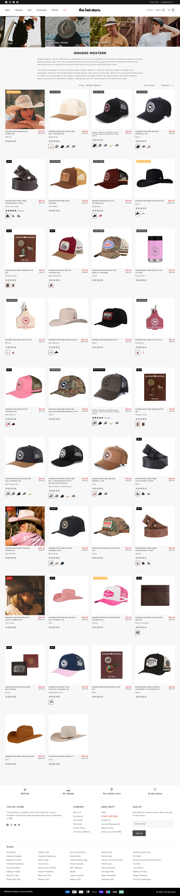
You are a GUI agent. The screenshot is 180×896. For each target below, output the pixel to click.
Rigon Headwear (108, 875)
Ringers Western (94, 85)
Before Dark (106, 856)
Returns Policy (107, 828)
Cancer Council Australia (112, 860)
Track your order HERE (111, 832)
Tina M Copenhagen (142, 879)
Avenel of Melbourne (47, 856)
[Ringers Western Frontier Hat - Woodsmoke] (68, 317)
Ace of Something (77, 852)
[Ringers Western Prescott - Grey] (68, 734)
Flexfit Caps (106, 864)
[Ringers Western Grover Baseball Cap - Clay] (111, 456)
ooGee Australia (77, 875)
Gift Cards (77, 824)
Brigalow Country (14, 860)
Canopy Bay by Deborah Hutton (147, 860)
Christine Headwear (15, 864)
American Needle (14, 856)
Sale (65, 10)
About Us (77, 812)
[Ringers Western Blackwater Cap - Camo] (111, 526)
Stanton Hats (43, 879)
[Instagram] (10, 2)
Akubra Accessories (141, 852)
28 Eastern (11, 852)
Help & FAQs (154, 2)
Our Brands (78, 816)
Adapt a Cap (43, 852)
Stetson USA (75, 879)
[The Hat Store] (90, 10)
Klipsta (73, 871)
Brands (55, 10)
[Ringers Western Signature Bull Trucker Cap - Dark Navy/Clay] (25, 456)
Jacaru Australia (108, 868)
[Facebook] (6, 2)
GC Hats (136, 864)
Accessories (42, 10)
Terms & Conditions (81, 832)
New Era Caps (13, 875)
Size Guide (78, 820)
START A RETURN (109, 816)
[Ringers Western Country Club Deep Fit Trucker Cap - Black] (155, 665)
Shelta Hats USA (14, 879)
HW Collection (76, 868)
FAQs (103, 812)
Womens (19, 10)
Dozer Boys (43, 864)
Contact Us (106, 820)
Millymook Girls (44, 875)
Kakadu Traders (14, 871)
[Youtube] (14, 2)
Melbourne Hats (140, 871)
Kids (29, 10)
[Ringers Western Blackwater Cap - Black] (111, 317)
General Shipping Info (110, 824)
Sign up (139, 833)
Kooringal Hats (107, 871)
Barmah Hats (75, 856)
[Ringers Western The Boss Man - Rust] (25, 734)
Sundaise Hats (107, 879)
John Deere (138, 868)
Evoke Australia (76, 864)
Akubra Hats (106, 852)
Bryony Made (27, 891)
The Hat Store (169, 892)
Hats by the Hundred (47, 868)
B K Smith (137, 856)
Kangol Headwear (46, 871)
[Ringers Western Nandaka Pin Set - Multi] (111, 665)
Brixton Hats (43, 860)
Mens (7, 10)
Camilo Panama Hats (78, 860)
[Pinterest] (17, 2)
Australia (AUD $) (166, 2)
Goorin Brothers (13, 868)
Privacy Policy (79, 828)
